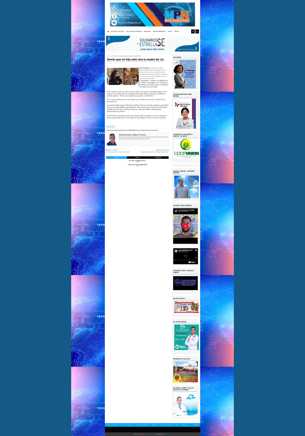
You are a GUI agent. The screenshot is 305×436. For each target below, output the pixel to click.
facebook (158, 157)
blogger (116, 157)
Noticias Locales (117, 31)
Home (108, 56)
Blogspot (168, 434)
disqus (137, 157)
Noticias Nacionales (134, 31)
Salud (170, 31)
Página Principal (113, 425)
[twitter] (195, 425)
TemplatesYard (150, 434)
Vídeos (176, 31)
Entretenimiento (159, 31)
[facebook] (193, 425)
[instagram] (198, 425)
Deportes (147, 31)
